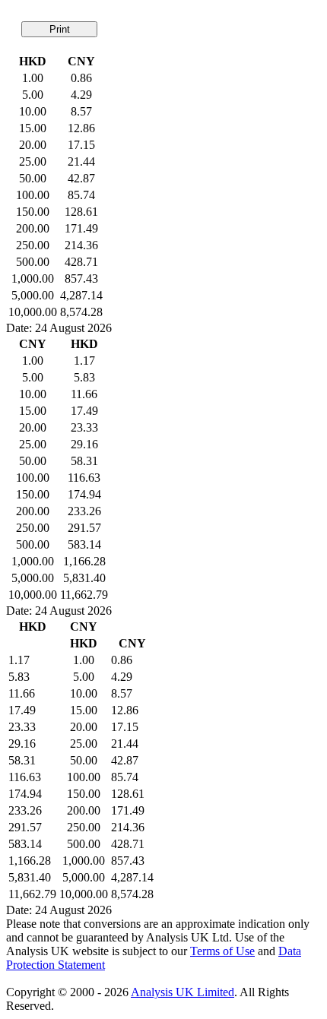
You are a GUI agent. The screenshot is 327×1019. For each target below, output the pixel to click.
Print (59, 29)
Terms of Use (222, 951)
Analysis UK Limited (182, 992)
